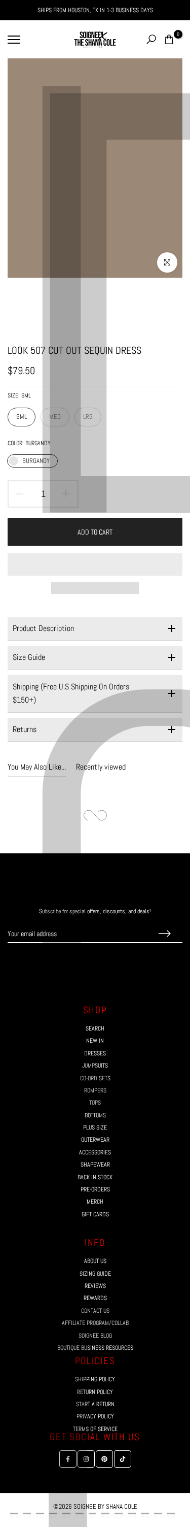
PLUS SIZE (95, 1127)
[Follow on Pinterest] (104, 962)
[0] (169, 39)
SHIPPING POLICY (95, 1379)
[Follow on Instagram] (86, 962)
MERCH (95, 1202)
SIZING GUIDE (95, 1274)
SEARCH (95, 1028)
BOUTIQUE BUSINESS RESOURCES (95, 1348)
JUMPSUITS (95, 1065)
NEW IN (95, 1041)
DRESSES (95, 1053)
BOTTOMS (95, 1115)
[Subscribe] (164, 934)
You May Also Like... (37, 767)
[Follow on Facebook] (68, 962)
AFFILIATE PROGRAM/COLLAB (95, 1323)
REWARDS (95, 1298)
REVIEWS (95, 1286)
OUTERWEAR (95, 1140)
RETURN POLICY (95, 1392)
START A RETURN (95, 1404)
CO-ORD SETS (95, 1078)
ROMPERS (95, 1090)
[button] (95, 564)
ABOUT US (95, 1261)
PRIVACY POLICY (95, 1416)
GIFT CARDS (95, 1214)
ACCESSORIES (95, 1152)
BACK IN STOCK (95, 1177)
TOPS (95, 1103)
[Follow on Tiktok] (123, 962)
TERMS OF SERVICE (95, 1429)
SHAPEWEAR (95, 1164)
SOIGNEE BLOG (95, 1336)
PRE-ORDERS (95, 1189)
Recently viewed (101, 767)
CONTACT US (95, 1311)
